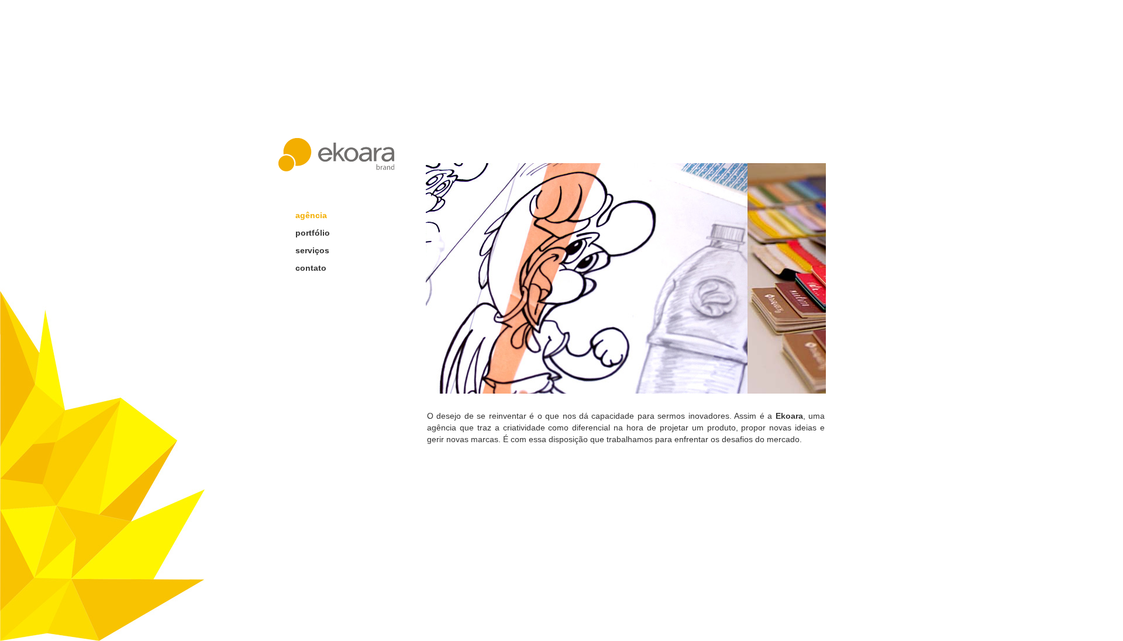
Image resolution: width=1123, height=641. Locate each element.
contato (310, 268)
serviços (312, 250)
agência (311, 215)
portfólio (312, 232)
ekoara (336, 154)
